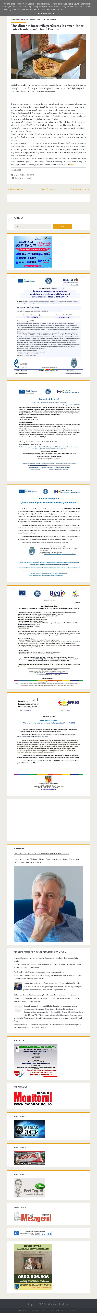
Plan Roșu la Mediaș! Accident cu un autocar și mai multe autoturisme (39, 972)
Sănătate (19, 175)
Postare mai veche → (80, 189)
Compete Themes (34, 1310)
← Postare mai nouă (16, 189)
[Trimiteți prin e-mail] (12, 170)
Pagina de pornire (48, 189)
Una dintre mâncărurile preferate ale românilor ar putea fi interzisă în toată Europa (47, 27)
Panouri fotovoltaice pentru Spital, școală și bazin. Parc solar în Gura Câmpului (51, 983)
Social (30, 175)
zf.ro (72, 164)
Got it (56, 13)
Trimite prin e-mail (22, 178)
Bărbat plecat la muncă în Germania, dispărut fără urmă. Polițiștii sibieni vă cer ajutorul (45, 995)
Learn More (44, 13)
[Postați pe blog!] (15, 170)
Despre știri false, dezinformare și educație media (41, 854)
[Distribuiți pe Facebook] (19, 170)
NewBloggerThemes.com (68, 1310)
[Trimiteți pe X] (17, 170)
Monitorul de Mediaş (58, 1304)
